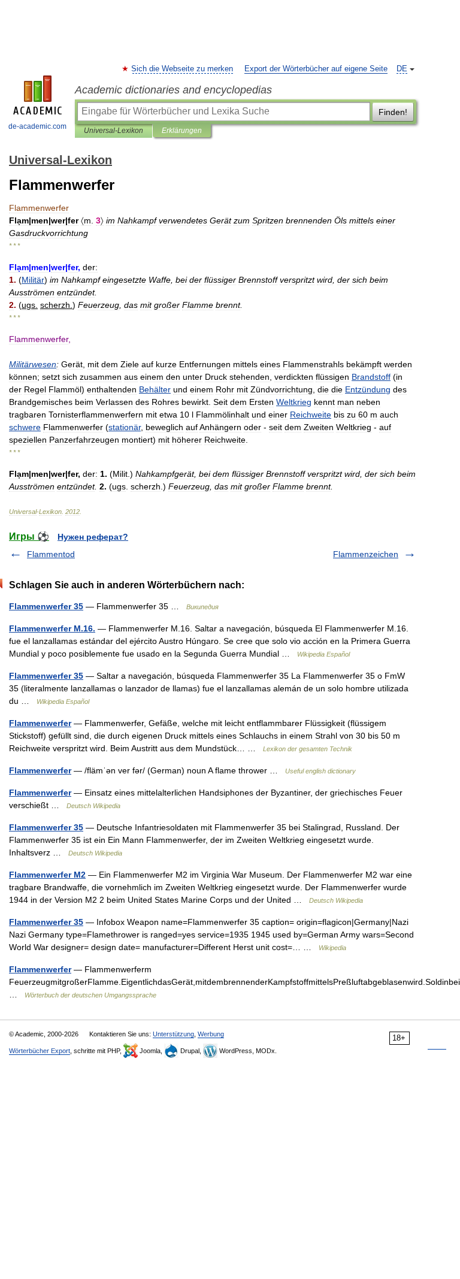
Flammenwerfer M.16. (52, 628)
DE (402, 69)
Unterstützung (173, 1034)
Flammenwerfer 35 (46, 606)
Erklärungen (182, 130)
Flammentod (51, 554)
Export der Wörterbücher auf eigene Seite (316, 69)
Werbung (211, 1034)
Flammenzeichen (365, 554)
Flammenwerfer (40, 723)
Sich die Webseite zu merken (182, 69)
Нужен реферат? (93, 537)
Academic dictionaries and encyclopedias (173, 90)
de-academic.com (37, 126)
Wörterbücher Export (39, 1050)
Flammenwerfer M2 (47, 874)
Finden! (393, 112)
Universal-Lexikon (113, 130)
